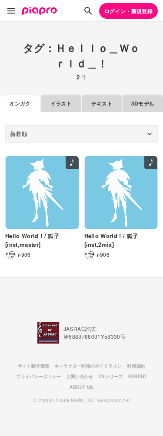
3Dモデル (143, 103)
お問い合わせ (80, 376)
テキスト (102, 103)
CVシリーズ (111, 376)
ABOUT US (81, 387)
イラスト (61, 103)
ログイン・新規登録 (128, 11)
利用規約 (136, 366)
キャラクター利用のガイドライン (88, 366)
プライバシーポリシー (38, 376)
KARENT (137, 376)
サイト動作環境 (33, 366)
